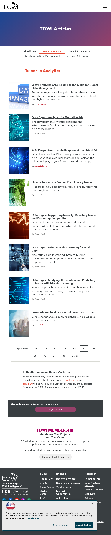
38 (64, 355)
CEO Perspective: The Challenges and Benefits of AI (64, 150)
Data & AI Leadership (80, 51)
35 (35, 355)
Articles (89, 498)
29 (45, 348)
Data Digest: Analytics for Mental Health (57, 117)
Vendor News (63, 487)
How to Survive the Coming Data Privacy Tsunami (63, 182)
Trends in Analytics (52, 51)
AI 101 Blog (62, 498)
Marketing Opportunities (64, 492)
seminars (28, 383)
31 (64, 348)
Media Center (43, 492)
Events (43, 483)
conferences (71, 380)
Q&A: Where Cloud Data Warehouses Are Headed (63, 312)
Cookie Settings (60, 525)
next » (75, 355)
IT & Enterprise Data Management (41, 56)
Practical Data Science (78, 56)
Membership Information (55, 457)
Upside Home (28, 51)
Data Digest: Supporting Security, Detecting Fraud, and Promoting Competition (64, 216)
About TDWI (47, 479)
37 (54, 355)
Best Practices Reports (92, 484)
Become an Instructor (68, 483)
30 (55, 348)
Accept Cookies (83, 525)
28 (35, 348)
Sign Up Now (55, 409)
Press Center (47, 487)
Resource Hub (92, 479)
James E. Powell (41, 166)
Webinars (90, 494)
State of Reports (94, 489)
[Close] (93, 503)
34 (94, 348)
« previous (22, 348)
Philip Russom (40, 104)
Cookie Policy (33, 518)
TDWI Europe (44, 499)
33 (84, 348)
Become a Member (66, 479)
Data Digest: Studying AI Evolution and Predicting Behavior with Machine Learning (63, 281)
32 (74, 348)
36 (44, 355)
